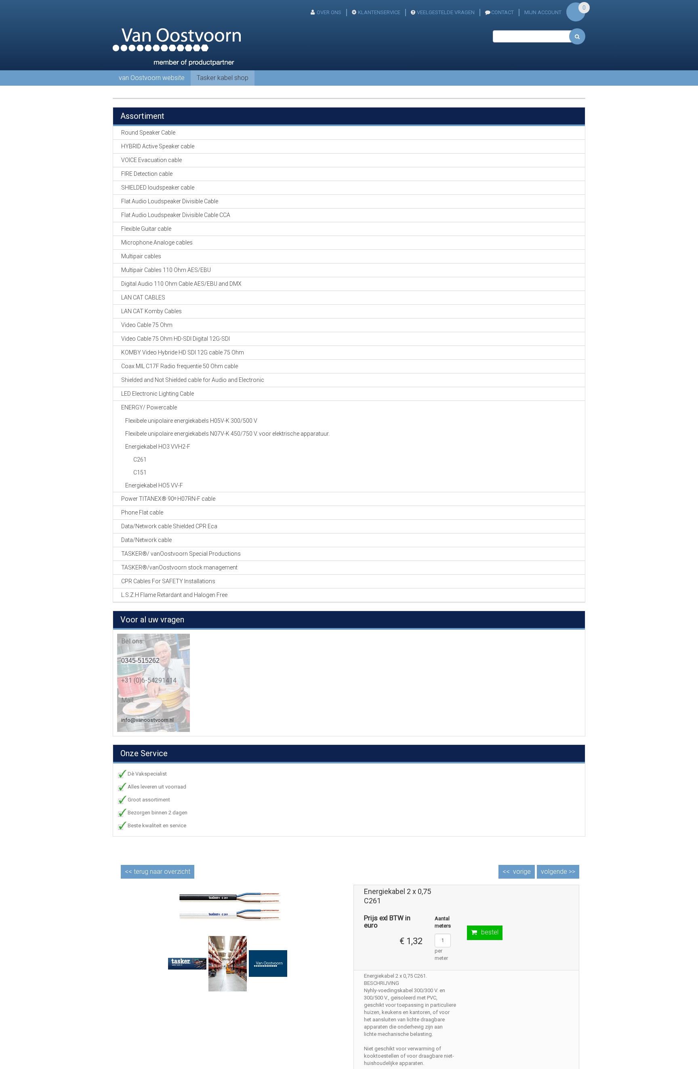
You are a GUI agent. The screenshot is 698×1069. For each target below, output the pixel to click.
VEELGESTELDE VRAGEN (446, 12)
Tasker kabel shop (222, 78)
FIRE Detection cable (146, 174)
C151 (140, 472)
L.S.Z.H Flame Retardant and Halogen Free (174, 595)
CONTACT (502, 12)
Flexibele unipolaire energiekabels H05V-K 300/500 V (191, 420)
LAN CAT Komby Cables (151, 311)
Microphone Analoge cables (157, 242)
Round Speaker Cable (148, 132)
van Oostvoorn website (152, 78)
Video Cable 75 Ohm (146, 325)
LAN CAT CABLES (143, 297)
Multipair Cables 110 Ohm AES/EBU (166, 270)
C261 (140, 459)
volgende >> (558, 871)
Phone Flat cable (142, 512)
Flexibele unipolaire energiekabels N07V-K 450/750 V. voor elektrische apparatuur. (227, 433)
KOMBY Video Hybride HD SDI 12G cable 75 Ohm (182, 352)
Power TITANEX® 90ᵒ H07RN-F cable (168, 498)
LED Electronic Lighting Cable (157, 393)
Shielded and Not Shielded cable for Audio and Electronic (192, 380)
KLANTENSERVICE (379, 12)
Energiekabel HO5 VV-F (154, 485)
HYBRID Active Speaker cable (157, 146)
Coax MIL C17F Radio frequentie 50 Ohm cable (179, 366)
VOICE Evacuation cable (151, 160)
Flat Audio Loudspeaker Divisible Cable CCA (175, 215)
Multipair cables (141, 256)
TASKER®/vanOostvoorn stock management (179, 567)
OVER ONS (329, 12)
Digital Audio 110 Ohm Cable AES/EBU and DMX (181, 283)
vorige (522, 871)
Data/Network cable (146, 540)
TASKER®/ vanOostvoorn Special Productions (181, 553)
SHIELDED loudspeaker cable (157, 187)
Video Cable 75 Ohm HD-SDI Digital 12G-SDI (175, 338)
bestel (489, 932)
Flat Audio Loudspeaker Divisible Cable (169, 201)
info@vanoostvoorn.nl (147, 720)
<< (157, 871)
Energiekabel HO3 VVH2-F (157, 446)
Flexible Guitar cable (146, 229)
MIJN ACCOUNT (542, 12)
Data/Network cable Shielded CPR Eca (169, 526)
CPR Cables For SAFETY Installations (168, 581)
